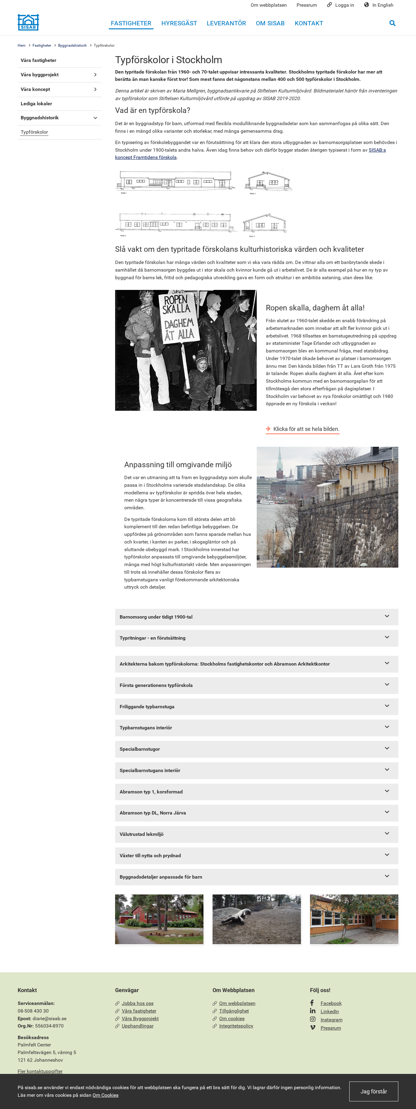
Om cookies (232, 1018)
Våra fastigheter (139, 1011)
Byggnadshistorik (72, 45)
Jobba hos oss (137, 1003)
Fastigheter (42, 45)
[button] (95, 75)
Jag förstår (374, 1091)
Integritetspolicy (236, 1026)
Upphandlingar (137, 1026)
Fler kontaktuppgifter (40, 1071)
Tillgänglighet (234, 1011)
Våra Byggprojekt (140, 1018)
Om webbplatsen (237, 1003)
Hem (22, 45)
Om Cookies (105, 1095)
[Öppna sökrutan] (392, 23)
